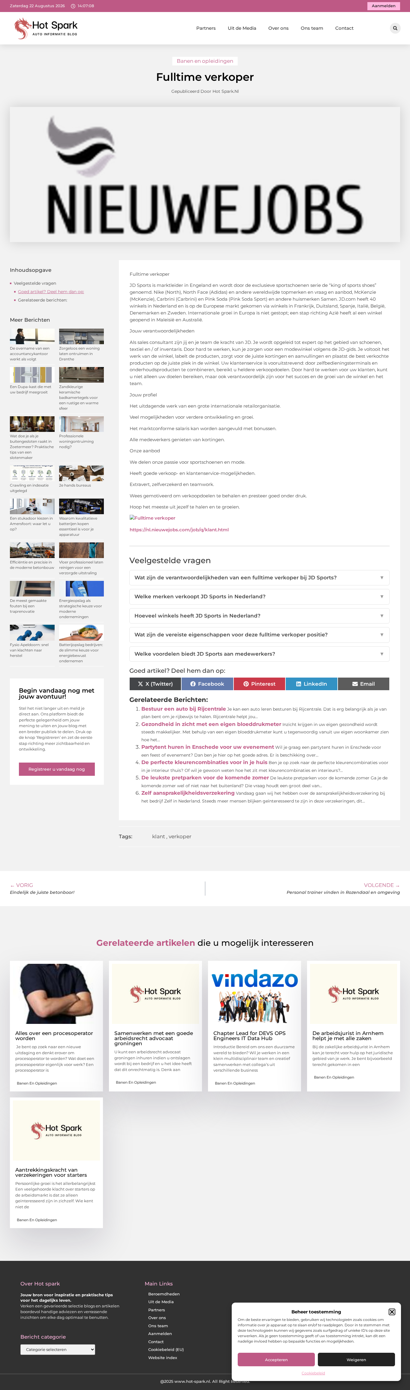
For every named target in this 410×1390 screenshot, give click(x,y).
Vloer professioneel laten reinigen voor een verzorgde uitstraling (81, 567)
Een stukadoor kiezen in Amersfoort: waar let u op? (31, 523)
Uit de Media (242, 28)
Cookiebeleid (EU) (166, 1349)
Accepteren (276, 1359)
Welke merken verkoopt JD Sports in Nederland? (259, 596)
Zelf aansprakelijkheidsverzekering (188, 793)
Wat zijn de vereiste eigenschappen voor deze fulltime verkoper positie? (259, 635)
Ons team (312, 28)
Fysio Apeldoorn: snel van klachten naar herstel (29, 650)
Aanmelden (160, 1333)
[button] (392, 1312)
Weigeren (356, 1359)
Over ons (278, 28)
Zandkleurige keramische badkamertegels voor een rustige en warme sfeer (78, 397)
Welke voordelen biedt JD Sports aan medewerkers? (259, 654)
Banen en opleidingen (205, 61)
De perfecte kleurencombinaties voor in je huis (204, 762)
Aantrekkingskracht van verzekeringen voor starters (51, 1172)
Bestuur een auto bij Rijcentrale (183, 709)
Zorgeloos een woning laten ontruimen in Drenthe (79, 353)
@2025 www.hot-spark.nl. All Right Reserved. (205, 1381)
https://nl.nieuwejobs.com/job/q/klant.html (179, 530)
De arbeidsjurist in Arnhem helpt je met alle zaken (348, 1035)
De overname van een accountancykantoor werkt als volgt (30, 353)
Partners (206, 28)
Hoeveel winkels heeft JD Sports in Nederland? (259, 616)
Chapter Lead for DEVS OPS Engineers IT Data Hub (249, 1035)
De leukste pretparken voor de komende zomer (205, 778)
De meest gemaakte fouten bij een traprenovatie (28, 606)
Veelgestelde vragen (35, 283)
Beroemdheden (164, 1294)
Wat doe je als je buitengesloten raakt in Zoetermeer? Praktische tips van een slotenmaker (32, 447)
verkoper (180, 836)
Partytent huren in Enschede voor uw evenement (207, 747)
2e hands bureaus (75, 485)
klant (158, 836)
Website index (162, 1357)
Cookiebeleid (313, 1373)
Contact (344, 28)
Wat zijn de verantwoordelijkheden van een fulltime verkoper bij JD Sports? (259, 578)
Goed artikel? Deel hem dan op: (51, 291)
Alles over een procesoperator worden (54, 1035)
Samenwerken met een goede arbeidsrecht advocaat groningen (153, 1038)
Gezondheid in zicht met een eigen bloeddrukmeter (211, 724)
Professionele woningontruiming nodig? (76, 441)
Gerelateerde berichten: (42, 300)
